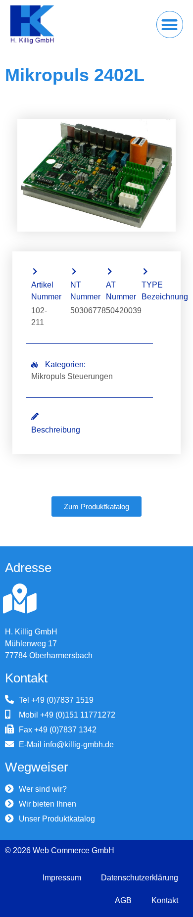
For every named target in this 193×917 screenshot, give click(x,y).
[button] (170, 24)
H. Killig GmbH (31, 631)
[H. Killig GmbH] (20, 599)
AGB (123, 900)
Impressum (62, 877)
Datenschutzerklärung (139, 877)
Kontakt (164, 900)
